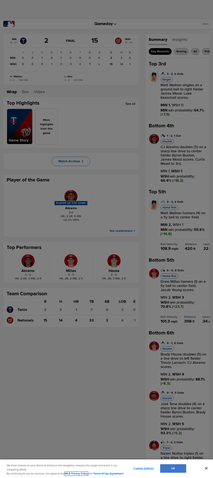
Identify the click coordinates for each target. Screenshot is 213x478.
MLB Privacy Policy (76, 473)
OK (173, 468)
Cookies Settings (143, 468)
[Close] (206, 468)
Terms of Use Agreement (108, 473)
